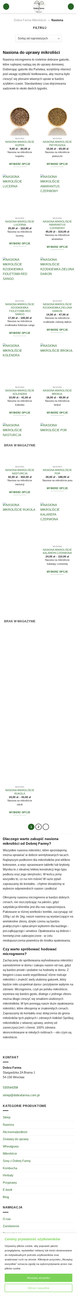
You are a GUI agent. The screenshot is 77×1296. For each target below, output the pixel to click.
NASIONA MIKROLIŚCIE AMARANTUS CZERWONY (57, 225)
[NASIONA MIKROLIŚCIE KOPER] (20, 115)
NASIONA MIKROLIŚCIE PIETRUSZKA (57, 143)
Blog (6, 1197)
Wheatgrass (11, 1146)
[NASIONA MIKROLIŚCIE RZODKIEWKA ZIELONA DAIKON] (57, 277)
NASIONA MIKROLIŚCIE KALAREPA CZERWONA (57, 551)
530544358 (10, 1087)
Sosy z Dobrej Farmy (17, 1160)
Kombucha (10, 1168)
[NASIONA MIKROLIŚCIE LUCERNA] (20, 194)
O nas (7, 1219)
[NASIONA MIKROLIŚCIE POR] (57, 443)
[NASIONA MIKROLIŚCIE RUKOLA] (20, 643)
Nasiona (8, 1124)
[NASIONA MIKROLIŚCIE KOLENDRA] (20, 363)
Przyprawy (10, 1182)
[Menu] (6, 6)
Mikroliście (10, 1153)
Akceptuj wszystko (38, 1277)
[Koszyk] (71, 6)
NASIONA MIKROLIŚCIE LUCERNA (19, 223)
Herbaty (8, 1175)
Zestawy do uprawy (16, 1139)
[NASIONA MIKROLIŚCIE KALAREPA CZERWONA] (57, 523)
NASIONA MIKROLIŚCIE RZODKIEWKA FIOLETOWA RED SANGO (19, 309)
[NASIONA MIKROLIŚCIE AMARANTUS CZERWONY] (57, 194)
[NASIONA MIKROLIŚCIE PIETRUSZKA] (57, 115)
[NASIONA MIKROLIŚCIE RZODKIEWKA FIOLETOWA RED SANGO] (20, 277)
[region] (38, 1264)
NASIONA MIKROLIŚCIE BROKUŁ (57, 392)
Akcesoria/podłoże (15, 1132)
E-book (7, 1189)
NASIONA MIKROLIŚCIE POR (57, 472)
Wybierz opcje (19, 164)
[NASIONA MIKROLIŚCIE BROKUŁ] (57, 363)
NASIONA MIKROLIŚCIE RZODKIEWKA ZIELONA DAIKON (57, 307)
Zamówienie (11, 1226)
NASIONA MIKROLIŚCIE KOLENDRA (19, 392)
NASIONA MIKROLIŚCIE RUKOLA (19, 792)
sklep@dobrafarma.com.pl (21, 1095)
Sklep (6, 1117)
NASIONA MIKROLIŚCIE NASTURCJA (19, 472)
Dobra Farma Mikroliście (30, 20)
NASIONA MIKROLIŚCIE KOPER (19, 143)
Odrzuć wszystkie (39, 1287)
